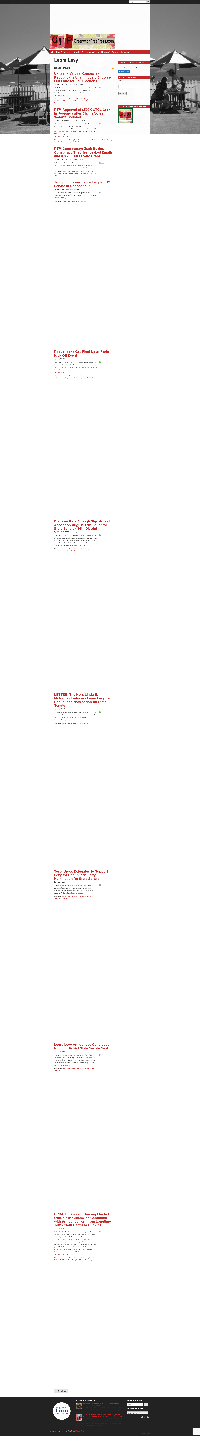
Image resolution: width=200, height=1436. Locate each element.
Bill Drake (66, 101)
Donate (77, 51)
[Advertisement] (100, 18)
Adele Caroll (74, 99)
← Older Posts (61, 1391)
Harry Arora (82, 378)
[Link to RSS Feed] (148, 1417)
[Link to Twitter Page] (142, 1417)
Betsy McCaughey (67, 173)
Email (120, 81)
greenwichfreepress (65, 84)
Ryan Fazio (74, 551)
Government (66, 99)
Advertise (115, 51)
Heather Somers (91, 378)
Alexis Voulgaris (91, 140)
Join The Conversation (90, 51)
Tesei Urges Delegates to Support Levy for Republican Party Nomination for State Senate (81, 875)
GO (148, 2)
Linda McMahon (83, 723)
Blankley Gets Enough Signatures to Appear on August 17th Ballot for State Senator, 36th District (83, 525)
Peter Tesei (65, 898)
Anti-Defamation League (65, 142)
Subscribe (122, 93)
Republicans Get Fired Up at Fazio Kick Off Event (81, 353)
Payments (125, 51)
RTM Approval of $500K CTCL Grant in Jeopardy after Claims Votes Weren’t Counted (83, 113)
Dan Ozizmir (64, 103)
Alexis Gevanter (83, 376)
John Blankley (58, 551)
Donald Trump (75, 201)
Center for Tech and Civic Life (83, 173)
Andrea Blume (83, 99)
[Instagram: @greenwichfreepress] (125, 115)
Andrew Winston (101, 140)
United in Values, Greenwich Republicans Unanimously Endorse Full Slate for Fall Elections (82, 77)
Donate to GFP (124, 71)
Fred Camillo (74, 378)
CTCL (94, 173)
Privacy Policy (80, 1431)
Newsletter (105, 51)
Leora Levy (83, 201)
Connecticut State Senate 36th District (82, 896)
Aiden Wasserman (79, 140)
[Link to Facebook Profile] (145, 1417)
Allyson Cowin (75, 171)
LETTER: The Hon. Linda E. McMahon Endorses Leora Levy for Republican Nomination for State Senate (82, 700)
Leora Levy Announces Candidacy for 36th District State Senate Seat (81, 1046)
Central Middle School (76, 101)
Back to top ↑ (146, 1433)
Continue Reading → (61, 95)
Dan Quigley (66, 378)
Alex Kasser (74, 376)
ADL (72, 140)
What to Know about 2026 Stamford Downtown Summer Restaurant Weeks (101, 1404)
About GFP (68, 51)
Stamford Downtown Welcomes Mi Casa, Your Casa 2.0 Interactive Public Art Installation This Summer (103, 1416)
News (57, 51)
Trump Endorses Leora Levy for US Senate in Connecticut (82, 184)
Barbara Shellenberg (79, 142)
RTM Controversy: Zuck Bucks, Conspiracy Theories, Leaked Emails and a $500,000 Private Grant (83, 152)
